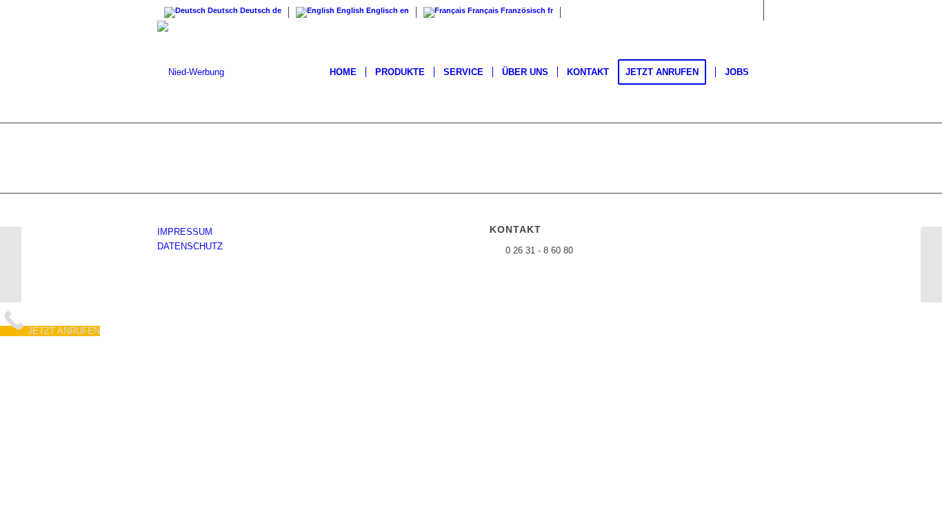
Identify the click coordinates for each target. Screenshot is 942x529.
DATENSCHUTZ (190, 246)
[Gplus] (753, 10)
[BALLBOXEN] (10, 264)
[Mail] (774, 10)
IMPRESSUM (184, 232)
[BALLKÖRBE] (931, 264)
